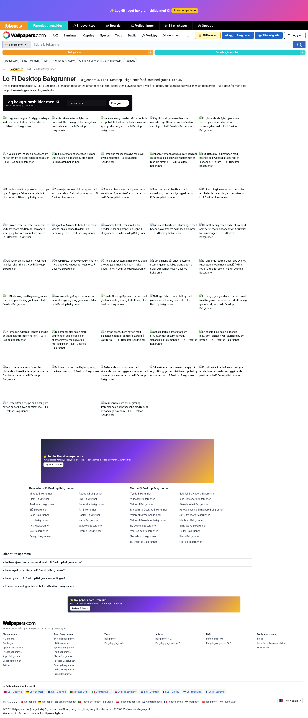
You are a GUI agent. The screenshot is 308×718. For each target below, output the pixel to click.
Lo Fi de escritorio (127, 691)
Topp (118, 35)
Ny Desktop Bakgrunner (143, 525)
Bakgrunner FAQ (214, 638)
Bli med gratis (271, 35)
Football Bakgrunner (64, 660)
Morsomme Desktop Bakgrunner (148, 509)
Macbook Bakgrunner (191, 520)
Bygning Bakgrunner (64, 647)
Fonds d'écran (175, 701)
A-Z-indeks (8, 638)
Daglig (132, 35)
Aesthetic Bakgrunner (42, 504)
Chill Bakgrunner (88, 499)
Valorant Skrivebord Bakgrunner (148, 520)
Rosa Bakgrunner (39, 515)
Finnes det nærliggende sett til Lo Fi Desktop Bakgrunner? (39, 586)
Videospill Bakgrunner (142, 499)
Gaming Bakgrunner (64, 665)
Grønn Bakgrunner (63, 674)
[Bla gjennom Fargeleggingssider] (303, 52)
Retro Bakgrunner (40, 525)
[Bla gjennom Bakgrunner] (150, 52)
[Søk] (299, 44)
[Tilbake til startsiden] (24, 35)
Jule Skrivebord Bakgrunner (195, 499)
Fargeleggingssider (47, 25)
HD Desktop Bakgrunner (143, 541)
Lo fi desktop (37, 691)
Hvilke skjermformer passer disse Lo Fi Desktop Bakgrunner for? (44, 562)
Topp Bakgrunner (11, 656)
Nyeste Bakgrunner (12, 652)
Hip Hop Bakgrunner (190, 541)
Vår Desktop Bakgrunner (144, 531)
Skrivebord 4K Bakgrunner (194, 504)
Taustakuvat (229, 701)
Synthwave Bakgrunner (192, 525)
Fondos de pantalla (130, 701)
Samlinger (71, 35)
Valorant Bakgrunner (142, 504)
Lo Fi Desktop (14, 691)
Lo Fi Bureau (172, 691)
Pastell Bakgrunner (89, 515)
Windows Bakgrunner (91, 525)
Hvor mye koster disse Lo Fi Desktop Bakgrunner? (35, 570)
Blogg (260, 638)
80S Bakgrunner (39, 531)
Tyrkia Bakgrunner (140, 493)
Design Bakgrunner (40, 536)
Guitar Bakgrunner (189, 531)
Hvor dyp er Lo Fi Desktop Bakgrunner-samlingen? (35, 578)
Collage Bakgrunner (64, 669)
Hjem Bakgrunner (39, 499)
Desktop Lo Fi (80, 691)
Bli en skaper (177, 25)
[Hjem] (4, 68)
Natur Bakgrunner (89, 520)
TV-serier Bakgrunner (64, 638)
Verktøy (151, 35)
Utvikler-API (263, 647)
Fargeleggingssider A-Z (167, 643)
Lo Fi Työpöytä (216, 691)
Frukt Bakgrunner (62, 652)
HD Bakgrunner (61, 643)
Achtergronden (154, 701)
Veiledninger (144, 25)
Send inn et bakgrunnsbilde (271, 643)
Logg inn (297, 35)
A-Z (55, 35)
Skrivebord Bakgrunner (143, 536)
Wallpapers (30, 701)
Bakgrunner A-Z (163, 638)
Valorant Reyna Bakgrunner (145, 515)
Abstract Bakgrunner (90, 493)
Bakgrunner (13, 25)
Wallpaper (47, 701)
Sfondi (110, 701)
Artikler (6, 665)
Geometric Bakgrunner (91, 504)
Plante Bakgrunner (63, 656)
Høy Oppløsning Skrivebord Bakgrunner (201, 509)
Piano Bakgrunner (189, 536)
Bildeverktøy (86, 25)
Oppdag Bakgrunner (13, 647)
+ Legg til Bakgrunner (238, 35)
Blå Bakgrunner (38, 509)
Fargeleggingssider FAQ (218, 643)
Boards (115, 25)
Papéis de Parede (91, 701)
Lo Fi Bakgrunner (39, 520)
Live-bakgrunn (173, 35)
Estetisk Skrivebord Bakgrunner (197, 493)
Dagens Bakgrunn (12, 660)
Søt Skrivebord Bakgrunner (194, 515)
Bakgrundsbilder (67, 701)
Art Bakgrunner (87, 509)
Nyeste (105, 35)
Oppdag (207, 25)
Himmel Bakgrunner (90, 531)
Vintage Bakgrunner (41, 493)
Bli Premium (210, 35)
